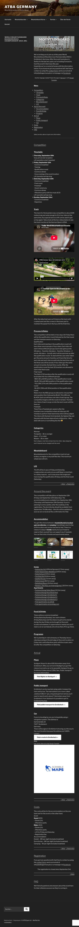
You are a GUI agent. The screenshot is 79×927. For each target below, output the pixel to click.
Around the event (42, 491)
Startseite (8, 19)
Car (37, 123)
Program (39, 113)
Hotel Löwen (39, 581)
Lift (37, 104)
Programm (38, 634)
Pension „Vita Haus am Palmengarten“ (48, 586)
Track (38, 95)
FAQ (35, 130)
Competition (38, 90)
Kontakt (7, 24)
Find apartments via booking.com (47, 604)
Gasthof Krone (40, 579)
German (63, 78)
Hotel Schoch (40, 574)
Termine (52, 19)
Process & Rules (42, 97)
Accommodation (42, 109)
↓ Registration (70, 484)
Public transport (42, 120)
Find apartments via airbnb (44, 602)
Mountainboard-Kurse (38, 19)
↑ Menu (63, 484)
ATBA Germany (21, 7)
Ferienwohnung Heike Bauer (45, 590)
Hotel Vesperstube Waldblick (45, 572)
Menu (36, 86)
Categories (40, 99)
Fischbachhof (40, 576)
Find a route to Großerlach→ (47, 737)
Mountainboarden (20, 19)
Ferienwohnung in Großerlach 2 (46, 597)
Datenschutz (8, 920)
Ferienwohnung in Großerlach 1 (46, 595)
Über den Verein (65, 19)
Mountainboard (41, 102)
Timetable (40, 93)
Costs (36, 125)
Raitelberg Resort (41, 583)
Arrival (36, 116)
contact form (53, 71)
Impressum (17, 920)
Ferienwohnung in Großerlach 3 (46, 599)
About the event (39, 106)
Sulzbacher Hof (40, 569)
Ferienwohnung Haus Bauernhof (46, 593)
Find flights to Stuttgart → (47, 677)
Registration (38, 127)
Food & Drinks (41, 111)
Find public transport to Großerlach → (51, 705)
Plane (38, 118)
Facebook (67, 73)
